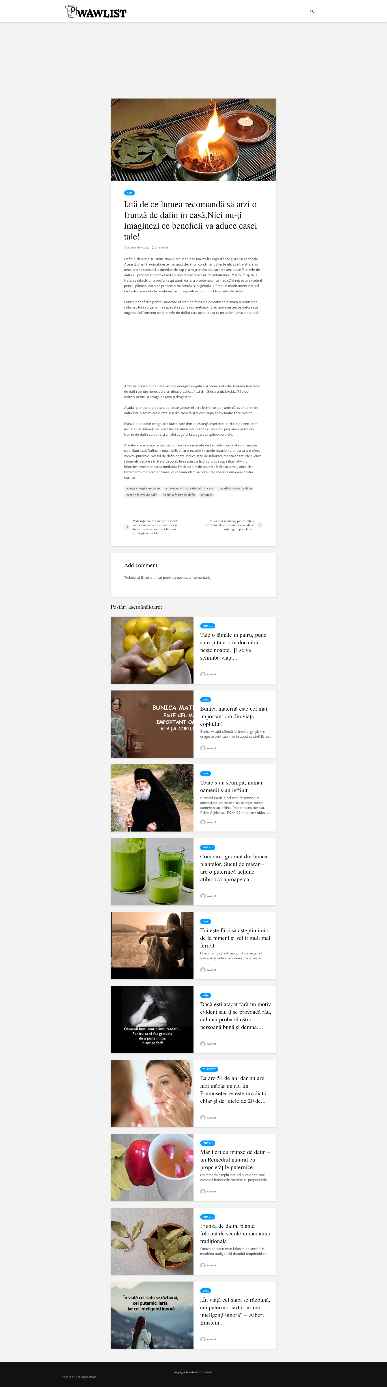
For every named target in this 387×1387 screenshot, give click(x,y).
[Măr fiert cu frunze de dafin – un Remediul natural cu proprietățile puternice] (152, 1167)
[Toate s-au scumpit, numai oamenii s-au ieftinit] (152, 797)
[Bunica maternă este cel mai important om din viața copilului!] (152, 724)
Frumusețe (209, 1069)
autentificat (153, 577)
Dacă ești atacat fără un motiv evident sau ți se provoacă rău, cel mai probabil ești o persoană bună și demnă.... (235, 1015)
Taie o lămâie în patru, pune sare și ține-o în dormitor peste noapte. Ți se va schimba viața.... (233, 646)
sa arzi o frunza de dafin (179, 495)
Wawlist (209, 1372)
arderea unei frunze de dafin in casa (189, 488)
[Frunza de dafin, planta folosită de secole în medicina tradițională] (152, 1241)
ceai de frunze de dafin (141, 495)
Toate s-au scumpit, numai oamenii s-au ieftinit (231, 786)
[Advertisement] (193, 60)
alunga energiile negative (143, 488)
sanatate (206, 495)
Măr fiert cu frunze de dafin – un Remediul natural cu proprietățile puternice (235, 1159)
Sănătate (208, 625)
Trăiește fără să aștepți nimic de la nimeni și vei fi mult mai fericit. (235, 937)
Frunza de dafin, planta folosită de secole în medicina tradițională (235, 1233)
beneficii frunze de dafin (235, 488)
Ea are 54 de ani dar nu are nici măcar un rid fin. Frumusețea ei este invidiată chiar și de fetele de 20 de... (233, 1089)
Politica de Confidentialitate (79, 1376)
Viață (129, 192)
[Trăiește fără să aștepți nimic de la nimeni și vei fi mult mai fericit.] (152, 945)
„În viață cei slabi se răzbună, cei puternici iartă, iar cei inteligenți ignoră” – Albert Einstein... (235, 1311)
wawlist (211, 674)
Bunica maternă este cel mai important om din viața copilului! (233, 716)
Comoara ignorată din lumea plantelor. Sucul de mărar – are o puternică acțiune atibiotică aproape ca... (233, 867)
